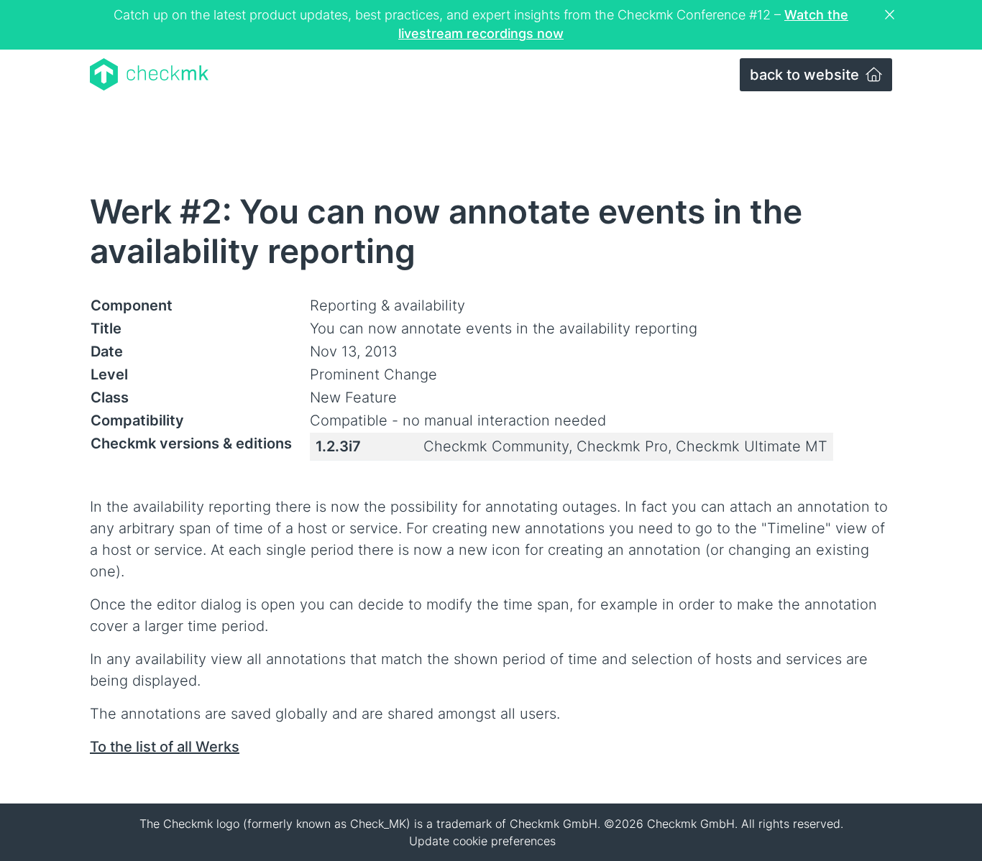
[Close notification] (891, 15)
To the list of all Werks (164, 746)
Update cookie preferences (482, 841)
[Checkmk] (149, 74)
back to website (806, 74)
